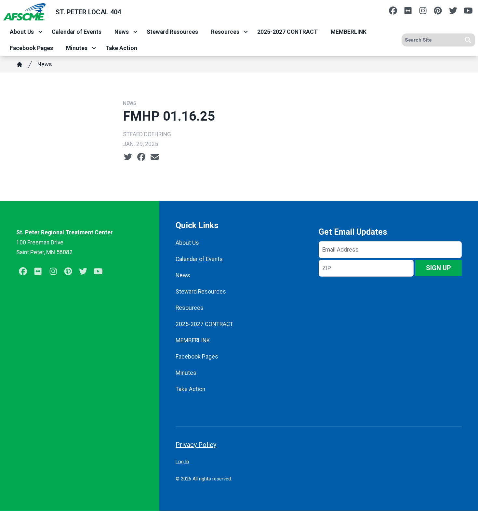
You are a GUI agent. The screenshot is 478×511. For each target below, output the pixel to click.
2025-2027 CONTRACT (287, 32)
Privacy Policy (196, 445)
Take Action (121, 48)
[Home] (19, 64)
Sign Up (438, 268)
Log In (182, 462)
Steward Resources (172, 32)
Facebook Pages (31, 48)
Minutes (76, 48)
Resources (225, 32)
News (121, 32)
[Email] (155, 157)
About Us (22, 32)
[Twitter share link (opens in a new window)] (128, 157)
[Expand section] (40, 32)
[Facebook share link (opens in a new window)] (141, 157)
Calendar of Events (76, 32)
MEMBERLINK (348, 32)
